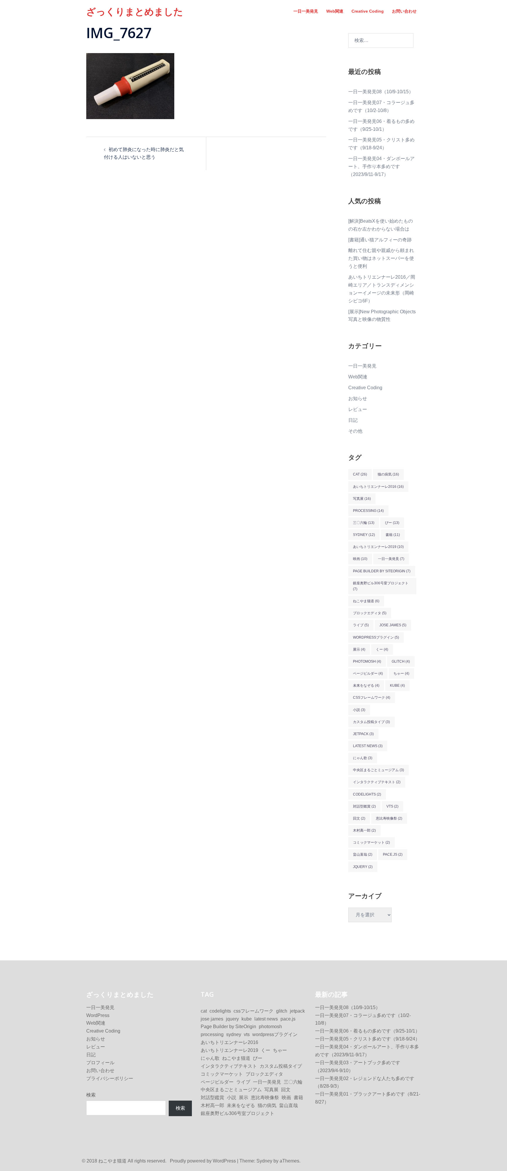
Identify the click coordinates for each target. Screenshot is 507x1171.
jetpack (363, 734)
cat (360, 474)
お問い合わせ (404, 11)
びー (392, 523)
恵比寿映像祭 (389, 818)
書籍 (393, 535)
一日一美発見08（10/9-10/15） (380, 91)
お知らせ (357, 398)
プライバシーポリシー (109, 1078)
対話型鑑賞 (364, 806)
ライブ (361, 625)
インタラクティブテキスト (376, 782)
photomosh (367, 661)
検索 (91, 1094)
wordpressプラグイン (376, 637)
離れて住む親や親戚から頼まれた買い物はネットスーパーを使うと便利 (381, 258)
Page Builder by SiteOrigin (381, 571)
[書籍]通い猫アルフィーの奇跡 (380, 239)
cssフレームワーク (371, 698)
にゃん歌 (362, 758)
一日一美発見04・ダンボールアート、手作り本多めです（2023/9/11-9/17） (381, 166)
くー (382, 649)
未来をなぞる (366, 685)
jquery (363, 867)
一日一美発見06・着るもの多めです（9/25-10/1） (367, 1030)
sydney (364, 535)
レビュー (357, 409)
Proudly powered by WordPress (203, 1160)
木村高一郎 (364, 830)
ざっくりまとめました (134, 11)
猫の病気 (388, 474)
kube (397, 685)
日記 (353, 420)
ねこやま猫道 (366, 601)
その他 (355, 431)
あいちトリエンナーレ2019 (378, 547)
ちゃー (401, 673)
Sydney (264, 1160)
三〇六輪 (363, 523)
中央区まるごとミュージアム (378, 770)
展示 (359, 649)
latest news (368, 746)
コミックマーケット (371, 842)
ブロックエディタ (369, 613)
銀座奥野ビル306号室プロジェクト (380, 586)
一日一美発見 (305, 11)
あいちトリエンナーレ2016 (378, 487)
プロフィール (100, 1062)
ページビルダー (368, 673)
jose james (392, 625)
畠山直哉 (362, 854)
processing (368, 511)
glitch (401, 661)
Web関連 (334, 11)
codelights (367, 794)
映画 (360, 559)
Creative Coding (367, 11)
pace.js (393, 854)
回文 (359, 818)
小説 (359, 710)
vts (392, 806)
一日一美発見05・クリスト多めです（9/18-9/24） (367, 1038)
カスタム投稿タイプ (371, 722)
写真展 (362, 499)
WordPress (97, 1015)
